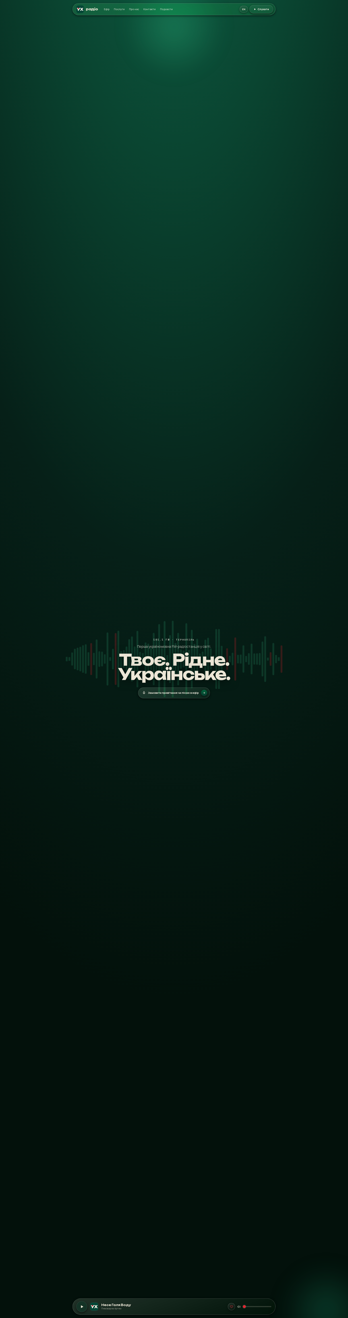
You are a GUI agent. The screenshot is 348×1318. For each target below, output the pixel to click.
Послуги (119, 9)
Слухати (263, 9)
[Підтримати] (231, 1306)
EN (243, 9)
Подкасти (166, 9)
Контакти (149, 9)
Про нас (134, 9)
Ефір (106, 9)
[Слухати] (81, 1306)
